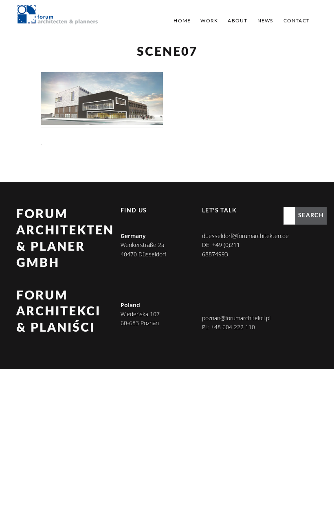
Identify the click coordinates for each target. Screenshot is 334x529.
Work (209, 20)
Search (311, 216)
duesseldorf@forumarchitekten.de (245, 236)
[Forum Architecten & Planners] (57, 15)
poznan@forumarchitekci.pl (236, 318)
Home (182, 20)
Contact (296, 20)
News (265, 20)
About (237, 20)
